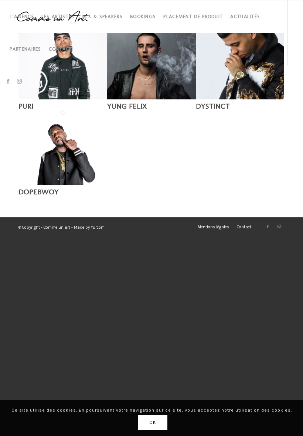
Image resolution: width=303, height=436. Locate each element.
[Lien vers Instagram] (19, 81)
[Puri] (62, 97)
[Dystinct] (240, 97)
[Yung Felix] (151, 97)
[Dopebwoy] (62, 183)
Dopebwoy (38, 191)
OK (152, 422)
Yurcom (98, 227)
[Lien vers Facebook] (8, 81)
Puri (25, 106)
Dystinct (213, 106)
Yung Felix (127, 106)
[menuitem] (21, 16)
